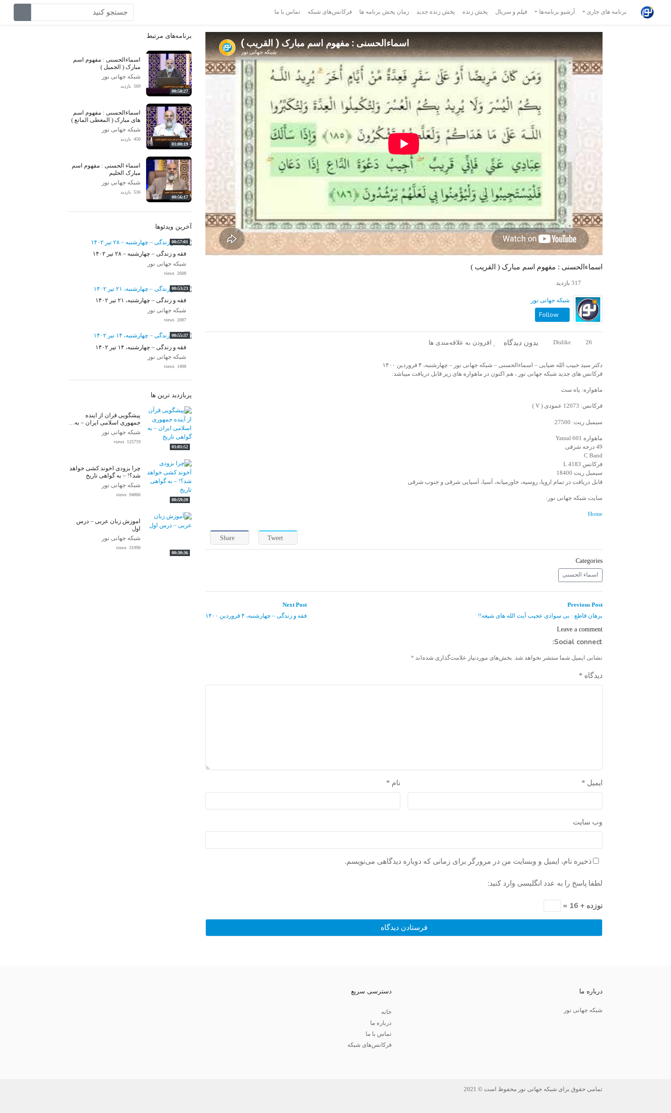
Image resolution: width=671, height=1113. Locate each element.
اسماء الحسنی (580, 575)
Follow (550, 314)
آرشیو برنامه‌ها (557, 12)
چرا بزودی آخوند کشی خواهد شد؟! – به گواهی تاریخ (105, 471)
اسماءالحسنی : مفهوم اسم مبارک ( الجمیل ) (107, 63)
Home (595, 514)
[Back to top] (26, 1060)
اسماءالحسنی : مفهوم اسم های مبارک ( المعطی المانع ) (106, 116)
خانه (386, 1012)
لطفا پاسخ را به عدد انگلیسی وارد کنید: (545, 883)
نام (393, 783)
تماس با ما (287, 12)
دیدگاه (591, 675)
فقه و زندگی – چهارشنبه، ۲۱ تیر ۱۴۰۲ (140, 300)
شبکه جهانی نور (550, 300)
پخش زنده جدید (435, 12)
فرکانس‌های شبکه (330, 12)
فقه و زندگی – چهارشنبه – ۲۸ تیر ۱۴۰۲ (139, 254)
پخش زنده (475, 12)
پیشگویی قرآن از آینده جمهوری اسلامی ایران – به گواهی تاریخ (107, 422)
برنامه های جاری (607, 12)
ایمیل (592, 783)
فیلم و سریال (511, 12)
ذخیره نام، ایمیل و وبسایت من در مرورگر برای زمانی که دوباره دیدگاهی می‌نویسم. (468, 861)
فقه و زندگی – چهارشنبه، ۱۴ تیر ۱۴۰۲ (140, 347)
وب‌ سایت (588, 822)
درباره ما (381, 1023)
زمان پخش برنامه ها (384, 12)
